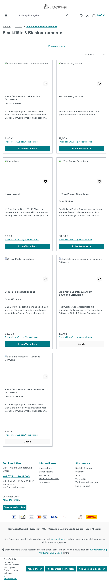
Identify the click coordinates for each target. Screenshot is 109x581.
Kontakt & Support (84, 468)
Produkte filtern (56, 46)
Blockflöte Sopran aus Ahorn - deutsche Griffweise (76, 293)
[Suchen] (67, 15)
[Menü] (6, 15)
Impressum (44, 482)
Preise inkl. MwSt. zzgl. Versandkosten (22, 142)
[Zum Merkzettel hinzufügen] (45, 83)
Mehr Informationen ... (10, 577)
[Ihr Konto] (87, 15)
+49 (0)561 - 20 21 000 (16, 476)
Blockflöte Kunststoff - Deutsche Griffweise (24, 391)
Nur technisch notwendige (60, 569)
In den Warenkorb (27, 148)
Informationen (47, 463)
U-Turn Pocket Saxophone (74, 194)
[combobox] (40, 15)
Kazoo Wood (12, 194)
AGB (77, 475)
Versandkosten (58, 539)
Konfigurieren (35, 569)
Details (81, 344)
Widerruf (79, 471)
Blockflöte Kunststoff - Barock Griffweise (23, 98)
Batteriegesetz (46, 471)
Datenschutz (45, 468)
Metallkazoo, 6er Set (71, 96)
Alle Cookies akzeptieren (92, 569)
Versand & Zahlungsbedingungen (65, 529)
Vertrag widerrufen (14, 507)
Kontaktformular (11, 500)
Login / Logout (82, 486)
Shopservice (82, 463)
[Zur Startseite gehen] (54, 6)
